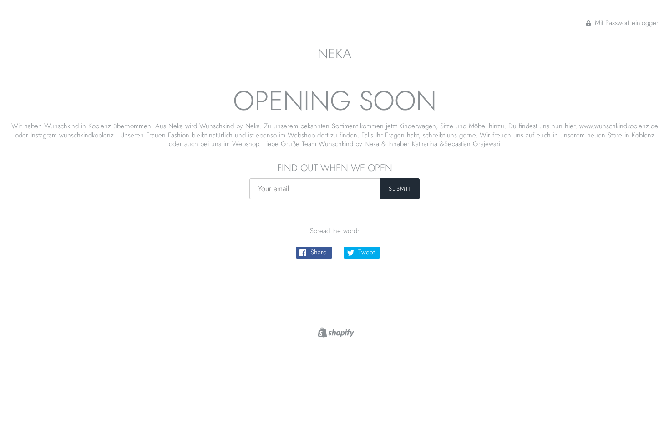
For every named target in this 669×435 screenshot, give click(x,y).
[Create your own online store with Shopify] (334, 332)
